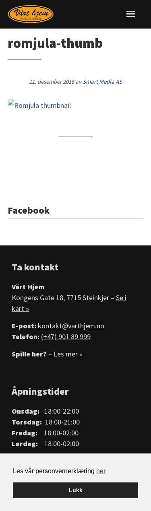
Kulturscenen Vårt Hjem (31, 14)
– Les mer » (47, 354)
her (100, 471)
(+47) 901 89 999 (66, 336)
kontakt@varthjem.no (71, 325)
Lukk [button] (76, 490)
